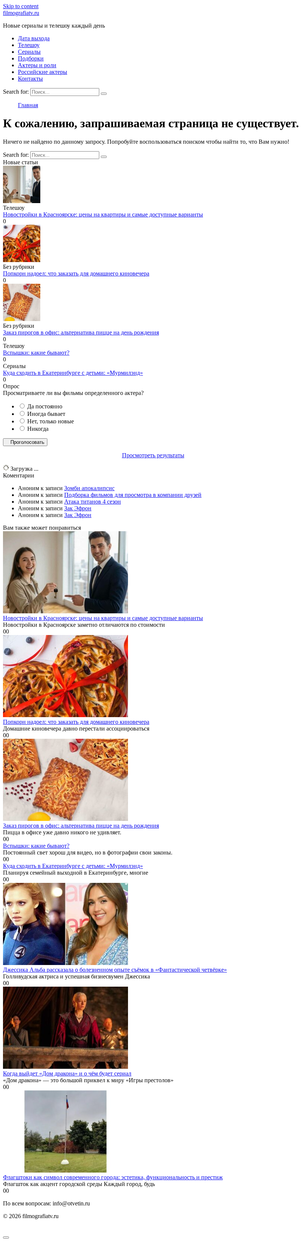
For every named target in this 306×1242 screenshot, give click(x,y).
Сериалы (29, 52)
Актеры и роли (37, 65)
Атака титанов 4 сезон (92, 501)
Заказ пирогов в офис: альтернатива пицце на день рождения (81, 332)
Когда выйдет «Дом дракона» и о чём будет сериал (67, 1073)
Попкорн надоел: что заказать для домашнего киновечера (76, 273)
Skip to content (20, 6)
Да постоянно (44, 406)
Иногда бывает (46, 414)
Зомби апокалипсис (89, 488)
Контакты (30, 78)
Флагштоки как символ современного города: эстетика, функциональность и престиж (113, 1177)
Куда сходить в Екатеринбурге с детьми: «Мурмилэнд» (73, 373)
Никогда (38, 429)
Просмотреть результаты (153, 455)
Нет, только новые (50, 421)
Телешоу (29, 45)
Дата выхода (34, 38)
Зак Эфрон (77, 508)
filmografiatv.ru (21, 13)
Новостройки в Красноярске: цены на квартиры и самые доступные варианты (103, 214)
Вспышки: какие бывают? (36, 352)
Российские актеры (42, 72)
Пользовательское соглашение (41, 1229)
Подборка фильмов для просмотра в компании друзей (133, 495)
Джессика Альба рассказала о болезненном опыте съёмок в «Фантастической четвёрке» (115, 969)
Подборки (31, 58)
